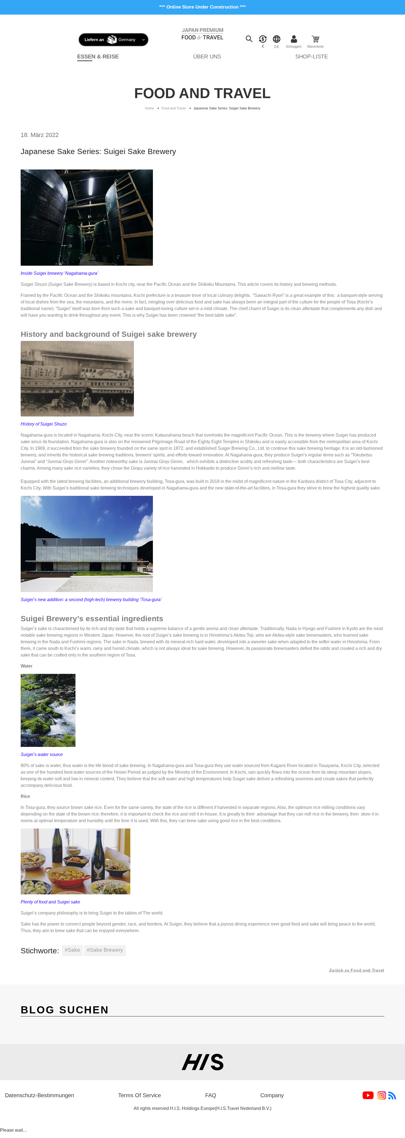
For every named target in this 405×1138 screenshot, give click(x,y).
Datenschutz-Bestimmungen (39, 1095)
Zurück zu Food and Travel (357, 970)
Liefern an (94, 39)
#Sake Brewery (105, 950)
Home (149, 108)
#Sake (72, 950)
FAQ (210, 1095)
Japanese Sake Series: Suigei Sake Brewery (226, 108)
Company (272, 1095)
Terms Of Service (139, 1095)
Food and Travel (173, 108)
